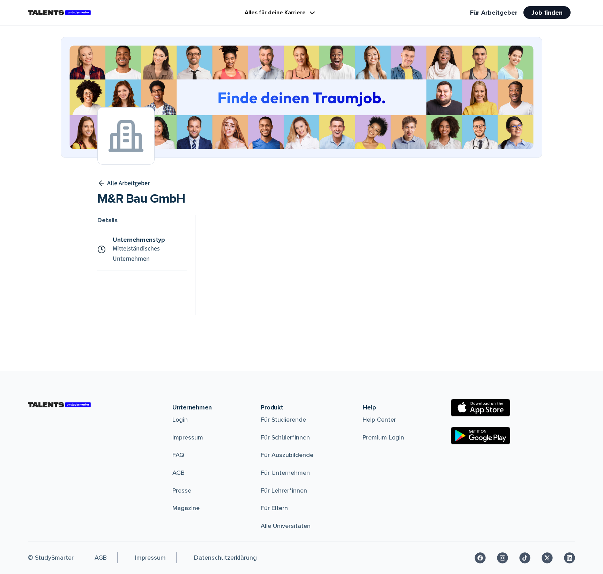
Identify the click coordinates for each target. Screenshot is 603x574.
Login (180, 419)
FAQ (178, 455)
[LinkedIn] (569, 558)
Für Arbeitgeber (494, 12)
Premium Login (383, 437)
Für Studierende (283, 419)
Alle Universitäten (286, 526)
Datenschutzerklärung (225, 557)
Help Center (379, 419)
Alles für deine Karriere (275, 12)
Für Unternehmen (285, 473)
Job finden (547, 12)
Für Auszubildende (287, 455)
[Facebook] (480, 558)
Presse (181, 490)
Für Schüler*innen (285, 437)
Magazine (186, 508)
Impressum (187, 437)
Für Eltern (274, 508)
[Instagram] (502, 558)
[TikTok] (524, 558)
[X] (547, 558)
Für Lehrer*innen (284, 490)
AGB (178, 473)
